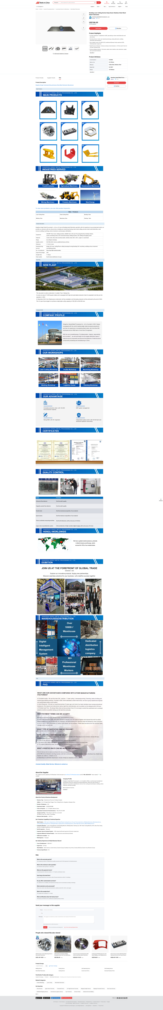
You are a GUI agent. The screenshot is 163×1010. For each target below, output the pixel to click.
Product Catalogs (53, 965)
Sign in (126, 3)
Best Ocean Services (111, 988)
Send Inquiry (98, 28)
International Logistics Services (57, 991)
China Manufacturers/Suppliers (71, 1001)
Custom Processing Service (49, 9)
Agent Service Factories (49, 988)
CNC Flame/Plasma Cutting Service (63, 822)
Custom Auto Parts (85, 970)
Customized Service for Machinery (62, 9)
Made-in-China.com (76, 1003)
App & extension (112, 6)
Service (40, 9)
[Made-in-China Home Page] (43, 2)
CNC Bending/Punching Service (43, 823)
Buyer (98, 6)
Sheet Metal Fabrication (75, 9)
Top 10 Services (69, 991)
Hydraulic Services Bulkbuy (88, 991)
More (37, 994)
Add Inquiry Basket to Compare (61, 53)
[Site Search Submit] (99, 2)
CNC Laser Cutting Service (50, 822)
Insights (108, 1001)
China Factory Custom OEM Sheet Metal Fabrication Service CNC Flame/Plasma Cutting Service (118, 955)
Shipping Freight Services (86, 988)
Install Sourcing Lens (67, 997)
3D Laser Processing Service (78, 822)
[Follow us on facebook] (117, 997)
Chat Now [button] (119, 28)
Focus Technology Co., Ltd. (72, 1005)
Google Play (47, 997)
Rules (126, 6)
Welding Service (39, 968)
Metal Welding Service (89, 823)
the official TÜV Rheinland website (72, 774)
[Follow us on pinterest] (124, 997)
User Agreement (88, 1005)
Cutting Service (61, 968)
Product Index (103, 1001)
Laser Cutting (49, 982)
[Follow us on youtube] (123, 997)
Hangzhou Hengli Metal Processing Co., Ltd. (101, 16)
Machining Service (97, 822)
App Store (39, 997)
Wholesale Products (81, 1001)
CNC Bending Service (108, 968)
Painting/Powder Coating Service (58, 823)
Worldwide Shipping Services (42, 991)
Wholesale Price (89, 1001)
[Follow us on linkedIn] (126, 997)
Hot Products (55, 1001)
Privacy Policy (101, 1005)
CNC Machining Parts (86, 968)
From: (41, 909)
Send (45, 927)
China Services (39, 988)
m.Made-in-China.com (84, 1003)
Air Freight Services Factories (72, 988)
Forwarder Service (60, 988)
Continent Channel (96, 1001)
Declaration (95, 1005)
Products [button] (56, 2)
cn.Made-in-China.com (93, 1003)
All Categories (40, 6)
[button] (95, 2)
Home (37, 9)
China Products (62, 1001)
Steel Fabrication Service (79, 823)
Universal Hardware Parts (109, 970)
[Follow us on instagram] (121, 997)
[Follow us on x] (119, 997)
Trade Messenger (56, 997)
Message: (41, 916)
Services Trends (77, 991)
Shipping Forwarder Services (99, 988)
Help (105, 6)
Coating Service (62, 970)
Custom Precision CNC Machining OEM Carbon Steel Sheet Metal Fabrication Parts (80, 955)
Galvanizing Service (69, 823)
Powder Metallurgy (40, 982)
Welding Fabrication (88, 822)
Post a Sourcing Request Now (71, 927)
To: (42, 913)
